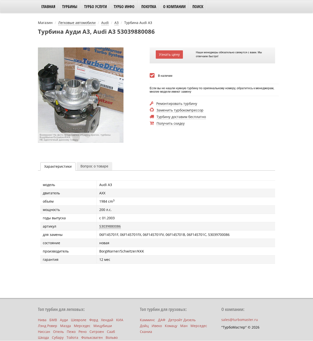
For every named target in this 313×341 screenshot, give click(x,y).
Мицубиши (102, 325)
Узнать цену (169, 54)
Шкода (43, 337)
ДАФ (161, 320)
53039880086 (110, 226)
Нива (42, 320)
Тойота (72, 337)
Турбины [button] (69, 6)
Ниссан (44, 331)
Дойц (144, 325)
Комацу (171, 325)
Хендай (107, 320)
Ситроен (96, 331)
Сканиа (146, 331)
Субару (58, 337)
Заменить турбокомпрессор (179, 110)
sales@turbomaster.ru (239, 319)
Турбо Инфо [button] (124, 6)
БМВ (53, 320)
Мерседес (82, 325)
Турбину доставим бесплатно (181, 117)
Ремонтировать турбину (176, 104)
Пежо (71, 331)
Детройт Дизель (182, 320)
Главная (48, 6)
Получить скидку (170, 123)
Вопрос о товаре (94, 166)
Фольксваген (92, 337)
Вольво (112, 337)
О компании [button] (174, 6)
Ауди (64, 320)
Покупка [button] (148, 6)
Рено (82, 331)
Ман (184, 325)
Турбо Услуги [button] (95, 6)
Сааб (111, 331)
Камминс (147, 320)
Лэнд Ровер (47, 325)
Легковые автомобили (77, 22)
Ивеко (157, 325)
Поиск (197, 6)
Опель (58, 331)
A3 (116, 22)
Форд (93, 320)
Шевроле (78, 320)
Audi (105, 22)
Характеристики (58, 166)
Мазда (65, 325)
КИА (119, 320)
